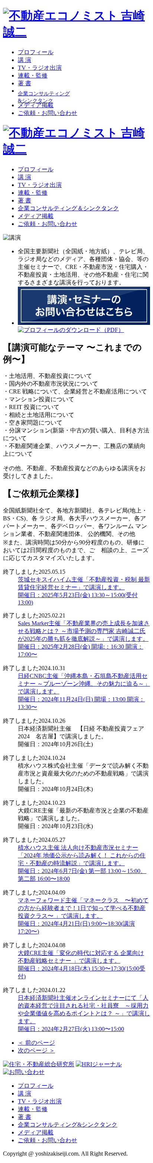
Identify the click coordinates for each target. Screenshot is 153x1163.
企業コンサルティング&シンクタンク (67, 1124)
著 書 (24, 83)
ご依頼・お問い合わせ (47, 113)
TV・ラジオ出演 (40, 68)
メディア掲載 (35, 105)
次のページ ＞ (36, 1050)
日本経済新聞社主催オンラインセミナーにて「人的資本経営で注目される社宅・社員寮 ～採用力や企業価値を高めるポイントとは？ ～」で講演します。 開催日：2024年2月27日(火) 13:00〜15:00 (84, 1013)
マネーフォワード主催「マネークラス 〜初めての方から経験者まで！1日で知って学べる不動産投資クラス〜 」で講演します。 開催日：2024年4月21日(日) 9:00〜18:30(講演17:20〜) (83, 916)
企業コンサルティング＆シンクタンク (68, 208)
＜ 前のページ (36, 1043)
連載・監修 (33, 75)
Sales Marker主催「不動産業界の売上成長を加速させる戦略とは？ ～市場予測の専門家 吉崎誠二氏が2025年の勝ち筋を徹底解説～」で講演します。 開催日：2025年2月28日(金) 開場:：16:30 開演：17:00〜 (84, 639)
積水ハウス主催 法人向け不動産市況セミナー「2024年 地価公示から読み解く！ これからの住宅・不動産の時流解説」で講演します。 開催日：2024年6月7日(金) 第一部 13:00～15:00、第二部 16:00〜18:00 (82, 863)
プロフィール (35, 52)
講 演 (24, 60)
